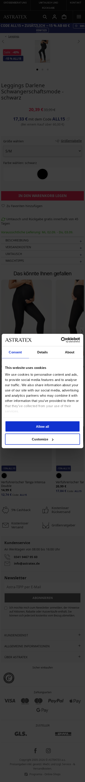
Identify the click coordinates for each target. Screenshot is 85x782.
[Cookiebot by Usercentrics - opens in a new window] (61, 340)
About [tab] (70, 352)
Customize (40, 439)
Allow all (42, 426)
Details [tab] (42, 352)
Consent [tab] (15, 352)
